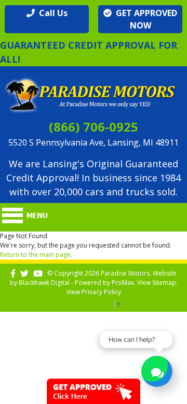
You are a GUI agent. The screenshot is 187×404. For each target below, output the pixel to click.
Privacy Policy (101, 291)
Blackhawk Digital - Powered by (65, 282)
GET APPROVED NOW (144, 19)
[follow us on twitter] (24, 273)
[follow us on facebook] (13, 273)
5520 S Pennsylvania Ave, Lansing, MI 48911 (93, 142)
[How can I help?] (156, 372)
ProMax (123, 282)
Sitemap (164, 282)
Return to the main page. (36, 254)
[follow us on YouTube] (38, 273)
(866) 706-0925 (93, 126)
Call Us (51, 13)
